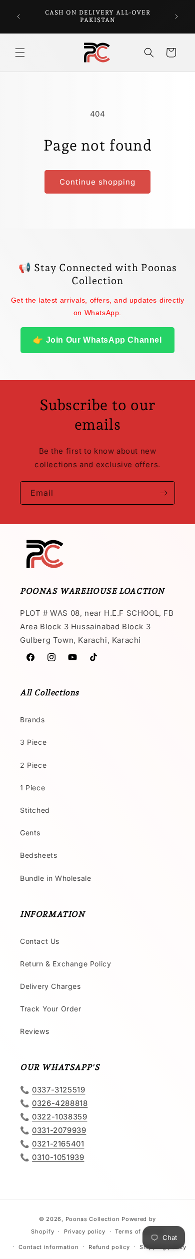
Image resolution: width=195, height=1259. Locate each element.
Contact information (48, 1246)
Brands (32, 719)
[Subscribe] (163, 493)
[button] (20, 53)
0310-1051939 (58, 1157)
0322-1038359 (59, 1116)
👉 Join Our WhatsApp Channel (97, 340)
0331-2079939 (59, 1130)
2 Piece (33, 765)
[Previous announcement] (19, 17)
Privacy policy (85, 1231)
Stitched (35, 810)
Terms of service (139, 1231)
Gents (30, 832)
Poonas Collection (93, 1218)
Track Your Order (51, 1008)
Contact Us (40, 941)
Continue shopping (98, 182)
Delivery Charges (50, 986)
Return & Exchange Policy (65, 963)
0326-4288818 (60, 1103)
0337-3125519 (58, 1089)
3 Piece (33, 742)
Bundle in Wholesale (55, 878)
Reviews (34, 1031)
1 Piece (32, 787)
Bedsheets (38, 855)
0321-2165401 (58, 1143)
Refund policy (109, 1246)
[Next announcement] (177, 17)
